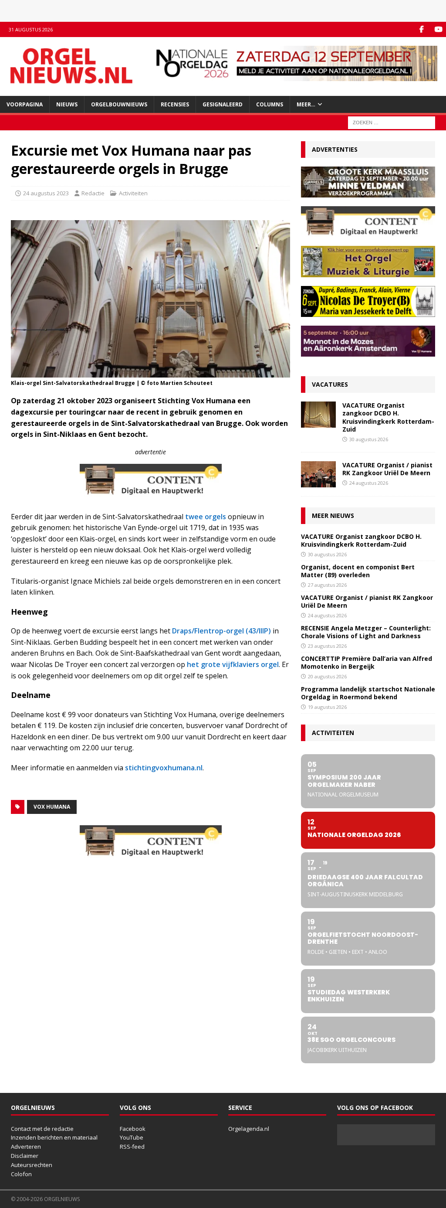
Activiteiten (133, 193)
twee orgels (206, 516)
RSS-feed (132, 1146)
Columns (269, 104)
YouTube (131, 1137)
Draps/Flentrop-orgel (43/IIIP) (221, 631)
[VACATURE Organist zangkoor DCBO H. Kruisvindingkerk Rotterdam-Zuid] (318, 415)
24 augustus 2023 (46, 193)
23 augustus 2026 (327, 646)
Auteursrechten (31, 1165)
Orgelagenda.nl (248, 1129)
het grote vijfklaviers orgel (233, 664)
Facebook (132, 1129)
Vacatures (330, 384)
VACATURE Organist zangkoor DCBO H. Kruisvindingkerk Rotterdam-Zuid (388, 417)
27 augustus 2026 (327, 585)
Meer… (306, 104)
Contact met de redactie (42, 1129)
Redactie (93, 193)
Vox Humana (52, 806)
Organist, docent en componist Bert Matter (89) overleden (358, 571)
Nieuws (67, 104)
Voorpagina (25, 104)
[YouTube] (438, 29)
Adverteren (26, 1146)
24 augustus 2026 (368, 483)
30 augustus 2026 (368, 439)
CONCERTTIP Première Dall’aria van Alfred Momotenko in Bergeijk (366, 662)
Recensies (175, 104)
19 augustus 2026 (327, 707)
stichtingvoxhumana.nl (164, 767)
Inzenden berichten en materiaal (54, 1137)
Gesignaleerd (223, 104)
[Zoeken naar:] (391, 122)
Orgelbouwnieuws (119, 104)
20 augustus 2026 (327, 676)
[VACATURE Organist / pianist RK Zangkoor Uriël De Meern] (318, 474)
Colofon (21, 1174)
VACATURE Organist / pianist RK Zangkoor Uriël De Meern (387, 469)
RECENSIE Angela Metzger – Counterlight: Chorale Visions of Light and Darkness (366, 632)
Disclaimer (24, 1156)
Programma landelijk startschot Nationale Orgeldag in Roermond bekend (368, 693)
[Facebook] (421, 29)
